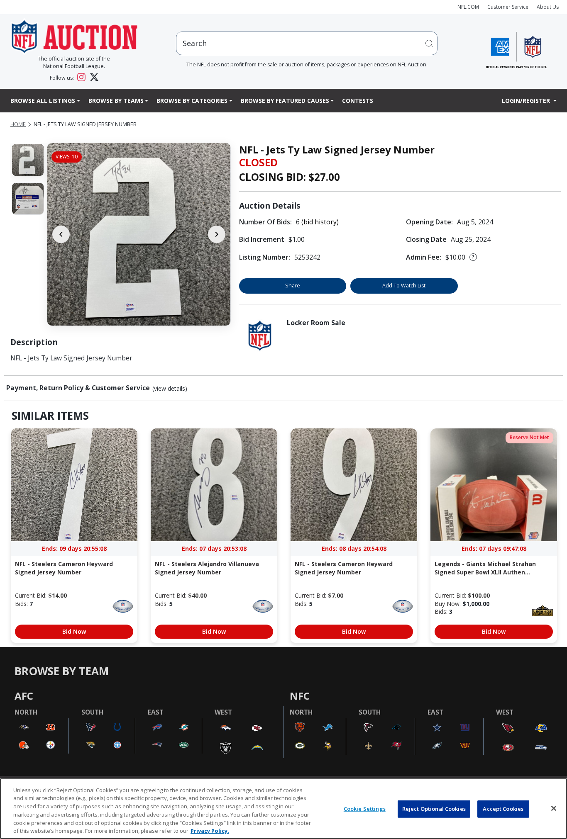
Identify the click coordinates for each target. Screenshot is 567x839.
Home (18, 124)
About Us (548, 6)
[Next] (216, 234)
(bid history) (320, 221)
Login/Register (527, 101)
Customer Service (507, 6)
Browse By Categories (191, 101)
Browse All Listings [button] (42, 101)
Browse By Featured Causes (285, 101)
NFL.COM (468, 6)
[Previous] (61, 234)
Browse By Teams (116, 101)
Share (292, 285)
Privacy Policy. (210, 830)
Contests (357, 101)
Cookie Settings (365, 808)
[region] (283, 808)
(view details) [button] (169, 388)
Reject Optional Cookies (434, 808)
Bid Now (74, 631)
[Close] (554, 808)
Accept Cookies (503, 808)
